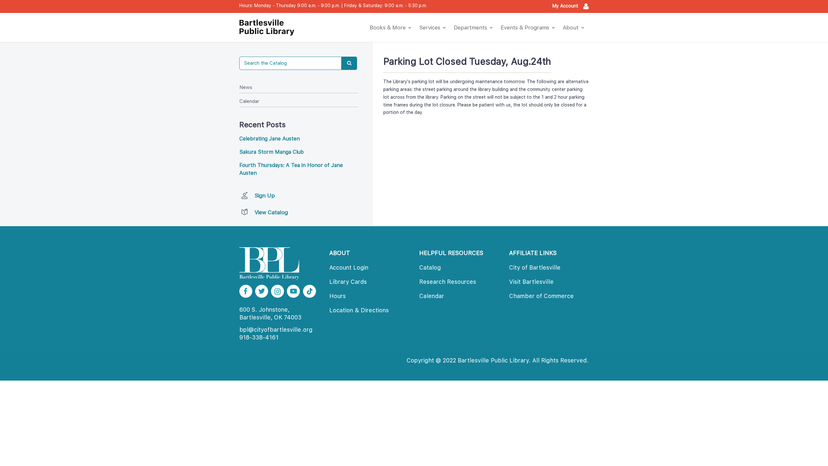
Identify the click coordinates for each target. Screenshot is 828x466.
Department (470, 27)
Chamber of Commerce (541, 296)
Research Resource (447, 281)
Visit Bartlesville (531, 281)
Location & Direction (359, 310)
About (571, 27)
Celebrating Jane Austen (269, 139)
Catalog (430, 267)
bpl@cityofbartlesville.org (275, 329)
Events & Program (525, 27)
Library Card (348, 281)
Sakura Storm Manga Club (271, 152)
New (245, 87)
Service (429, 27)
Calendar (249, 101)
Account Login (348, 267)
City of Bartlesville (535, 267)
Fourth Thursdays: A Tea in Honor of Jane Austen (291, 169)
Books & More (388, 27)
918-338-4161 (258, 337)
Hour (337, 296)
